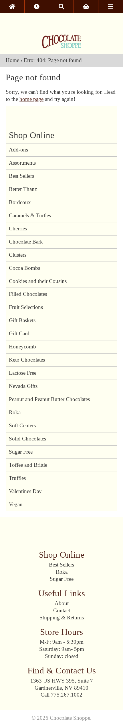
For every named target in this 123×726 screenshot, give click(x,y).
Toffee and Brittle (28, 465)
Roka (15, 412)
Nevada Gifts (23, 386)
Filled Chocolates (28, 294)
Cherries (18, 229)
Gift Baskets (22, 320)
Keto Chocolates (27, 360)
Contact (61, 610)
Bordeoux (20, 202)
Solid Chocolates (27, 439)
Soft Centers (22, 425)
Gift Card (19, 333)
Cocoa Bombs (24, 268)
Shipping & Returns (61, 618)
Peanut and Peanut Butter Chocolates (49, 399)
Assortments (22, 163)
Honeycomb (22, 347)
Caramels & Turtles (30, 215)
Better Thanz (23, 189)
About (62, 603)
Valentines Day (25, 491)
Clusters (17, 255)
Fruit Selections (26, 307)
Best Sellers (21, 176)
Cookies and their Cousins (38, 281)
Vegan (16, 504)
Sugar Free (21, 452)
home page (31, 99)
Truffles (17, 478)
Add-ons (18, 150)
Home (12, 60)
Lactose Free (22, 373)
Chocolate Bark (26, 242)
